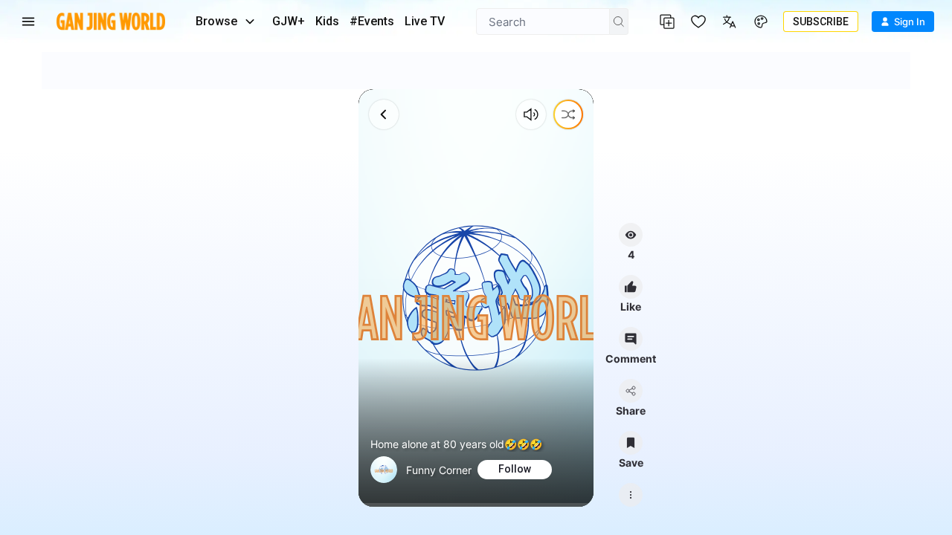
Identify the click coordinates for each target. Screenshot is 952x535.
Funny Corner (439, 470)
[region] (476, 298)
